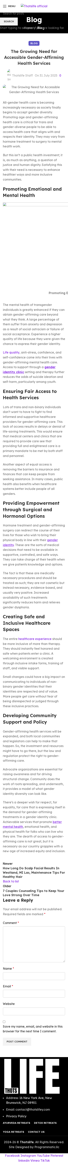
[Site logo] (34, 6)
